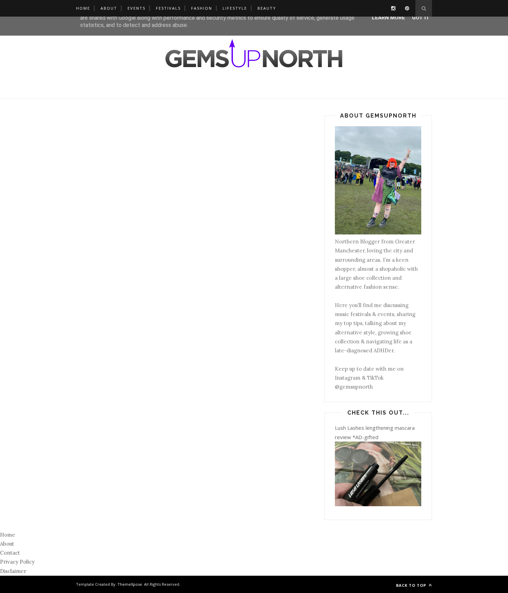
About (109, 8)
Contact (10, 552)
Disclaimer (13, 571)
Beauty (266, 8)
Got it (421, 18)
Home (83, 8)
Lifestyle (235, 8)
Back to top (411, 585)
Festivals (168, 8)
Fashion (201, 8)
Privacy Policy (17, 561)
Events (136, 8)
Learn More (388, 18)
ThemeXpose (129, 584)
